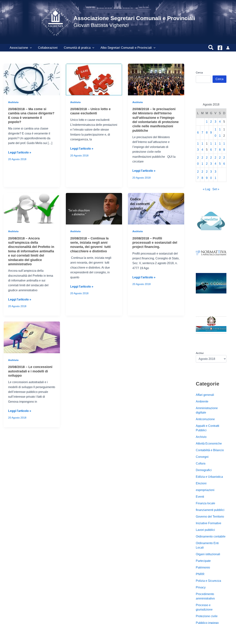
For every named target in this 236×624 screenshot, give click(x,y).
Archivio (13, 102)
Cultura (200, 463)
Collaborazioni (48, 47)
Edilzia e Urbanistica (209, 476)
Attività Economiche (209, 443)
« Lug (206, 189)
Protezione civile (207, 616)
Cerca (199, 72)
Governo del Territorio (210, 516)
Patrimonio (203, 567)
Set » (215, 189)
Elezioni (201, 483)
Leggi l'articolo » (19, 153)
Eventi (200, 496)
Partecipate (203, 561)
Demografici (204, 470)
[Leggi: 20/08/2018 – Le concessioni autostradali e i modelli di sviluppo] (32, 337)
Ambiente (202, 401)
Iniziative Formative (208, 523)
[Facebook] (220, 47)
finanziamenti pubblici (210, 510)
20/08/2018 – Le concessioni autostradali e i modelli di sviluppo (30, 371)
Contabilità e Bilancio (210, 450)
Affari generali (205, 395)
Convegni (202, 457)
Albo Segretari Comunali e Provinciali (126, 47)
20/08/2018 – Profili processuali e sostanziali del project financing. (154, 242)
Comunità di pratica (77, 47)
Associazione (19, 47)
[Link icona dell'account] (228, 47)
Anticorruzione (205, 419)
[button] (30, 48)
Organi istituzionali (208, 554)
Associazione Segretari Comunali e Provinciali (134, 18)
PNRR (200, 574)
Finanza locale (205, 503)
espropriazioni (205, 490)
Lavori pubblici (205, 530)
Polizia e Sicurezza (208, 580)
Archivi (200, 353)
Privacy (201, 587)
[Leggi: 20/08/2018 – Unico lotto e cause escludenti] (94, 79)
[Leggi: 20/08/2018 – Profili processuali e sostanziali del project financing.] (156, 208)
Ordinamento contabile (210, 536)
